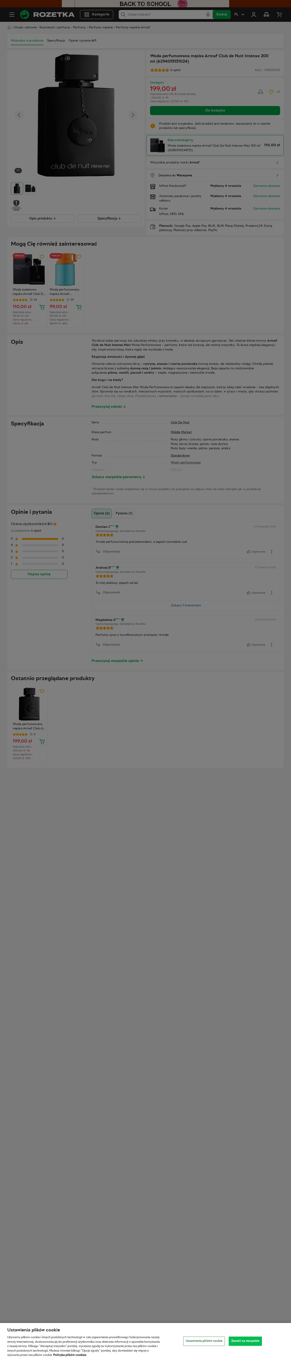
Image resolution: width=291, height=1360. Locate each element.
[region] (145, 1341)
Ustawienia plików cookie (204, 1341)
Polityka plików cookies (69, 1355)
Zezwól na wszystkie (245, 1341)
